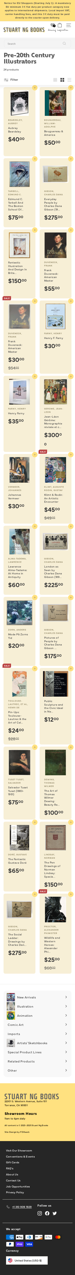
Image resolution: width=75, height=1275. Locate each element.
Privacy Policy (15, 1192)
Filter (14, 79)
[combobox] (37, 44)
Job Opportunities (18, 1186)
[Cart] (60, 25)
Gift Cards (12, 1162)
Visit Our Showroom (19, 1150)
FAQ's (9, 1168)
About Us (12, 1174)
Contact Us (13, 1180)
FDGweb (24, 1131)
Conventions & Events (20, 1156)
